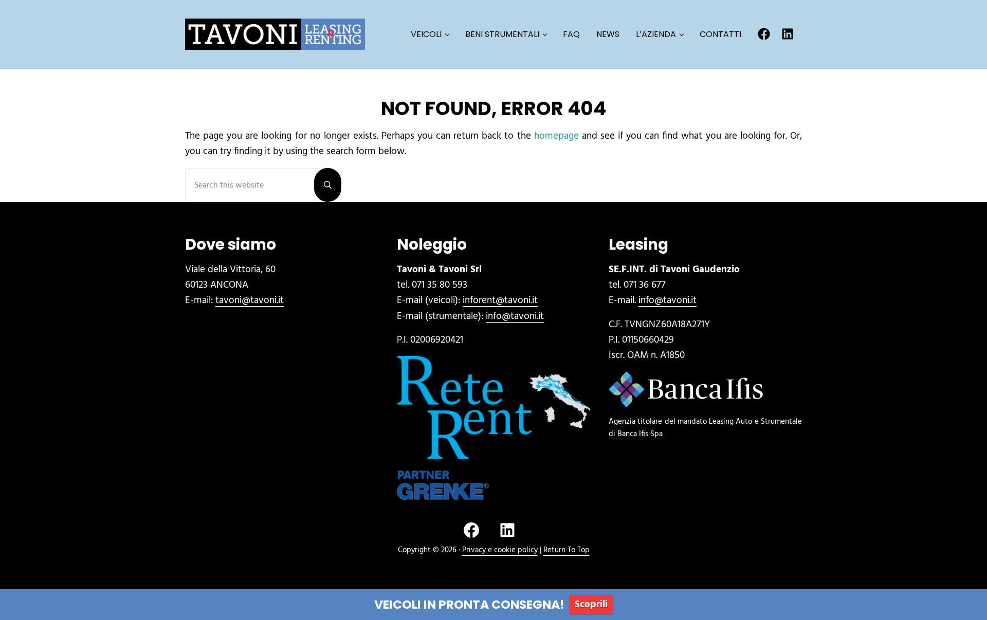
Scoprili (591, 604)
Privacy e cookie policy (500, 550)
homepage (556, 136)
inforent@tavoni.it (500, 300)
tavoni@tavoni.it (249, 300)
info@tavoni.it (515, 316)
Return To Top (566, 550)
